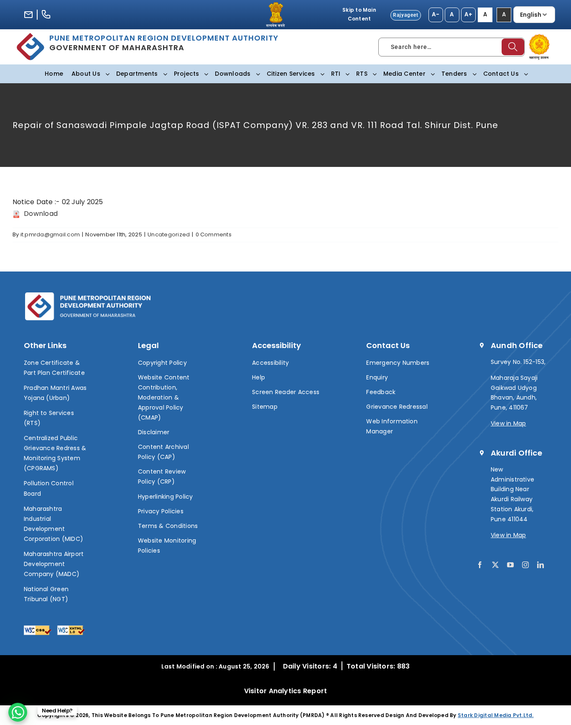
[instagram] (525, 564)
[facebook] (480, 564)
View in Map (508, 423)
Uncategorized (169, 234)
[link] (17, 712)
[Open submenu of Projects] (204, 73)
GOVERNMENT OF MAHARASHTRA (163, 43)
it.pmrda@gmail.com (50, 234)
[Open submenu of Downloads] (256, 73)
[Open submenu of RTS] (373, 73)
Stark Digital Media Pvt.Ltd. (496, 715)
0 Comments (214, 234)
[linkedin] (540, 564)
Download (40, 213)
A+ (468, 14)
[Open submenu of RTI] (345, 73)
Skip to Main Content (359, 14)
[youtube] (510, 564)
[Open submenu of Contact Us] (524, 73)
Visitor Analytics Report (285, 691)
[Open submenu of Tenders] (473, 73)
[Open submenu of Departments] (163, 73)
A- (435, 14)
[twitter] (495, 564)
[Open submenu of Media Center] (431, 73)
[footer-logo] (87, 295)
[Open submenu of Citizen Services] (320, 73)
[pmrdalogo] (30, 36)
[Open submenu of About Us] (106, 73)
